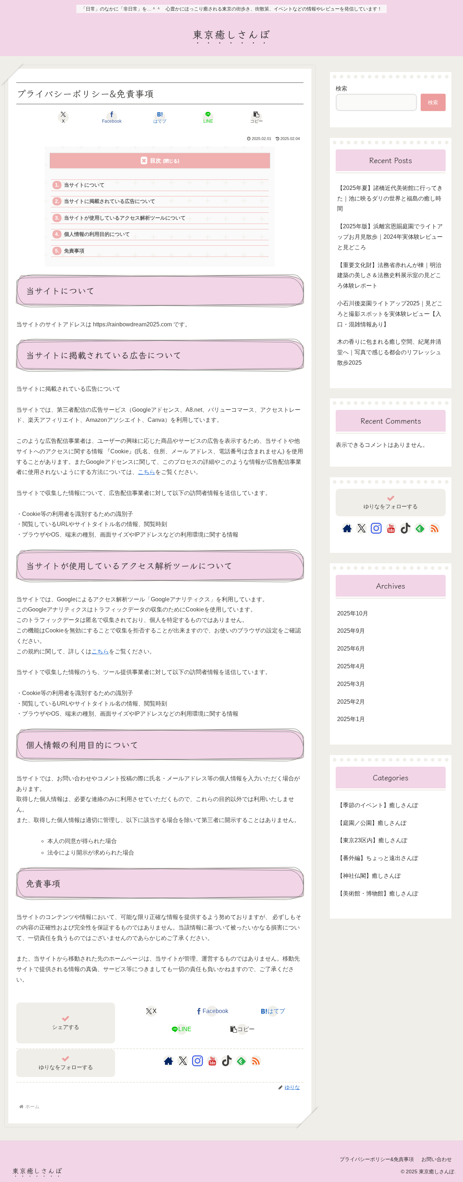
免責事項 (74, 251)
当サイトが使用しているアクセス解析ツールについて (125, 218)
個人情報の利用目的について (97, 234)
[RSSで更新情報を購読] (256, 1061)
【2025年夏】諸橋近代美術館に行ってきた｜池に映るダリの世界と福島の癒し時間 (390, 198)
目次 (155, 160)
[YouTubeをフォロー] (212, 1061)
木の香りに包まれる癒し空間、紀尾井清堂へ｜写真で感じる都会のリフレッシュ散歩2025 (389, 352)
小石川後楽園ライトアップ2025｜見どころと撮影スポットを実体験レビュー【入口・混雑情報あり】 (390, 313)
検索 (341, 88)
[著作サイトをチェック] (168, 1061)
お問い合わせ (436, 1159)
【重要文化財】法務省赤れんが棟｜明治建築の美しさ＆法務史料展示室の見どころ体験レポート (389, 275)
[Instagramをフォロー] (197, 1061)
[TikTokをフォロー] (227, 1061)
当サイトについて (84, 185)
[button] (256, 117)
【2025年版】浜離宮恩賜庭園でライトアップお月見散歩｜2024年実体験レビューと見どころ (390, 236)
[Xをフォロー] (182, 1061)
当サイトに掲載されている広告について (109, 201)
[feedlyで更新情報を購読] (241, 1061)
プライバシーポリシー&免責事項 (377, 1159)
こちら (146, 472)
